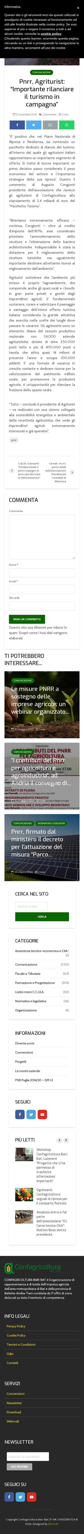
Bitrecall (53, 1524)
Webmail (13, 1421)
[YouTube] (42, 1114)
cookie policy (51, 33)
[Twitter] (31, 1114)
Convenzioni (24, 1052)
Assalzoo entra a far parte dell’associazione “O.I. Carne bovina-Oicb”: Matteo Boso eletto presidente (52, 1223)
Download (14, 1412)
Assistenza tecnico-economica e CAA (41, 951)
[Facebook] (20, 1114)
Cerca (42, 916)
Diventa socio (24, 1043)
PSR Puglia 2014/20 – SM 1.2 (34, 1080)
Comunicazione (41, 72)
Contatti (12, 1363)
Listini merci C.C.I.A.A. (29, 992)
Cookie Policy (16, 1335)
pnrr (14, 440)
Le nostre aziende (27, 1071)
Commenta (49, 114)
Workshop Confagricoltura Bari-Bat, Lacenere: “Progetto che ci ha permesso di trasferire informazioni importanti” (52, 1165)
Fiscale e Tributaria (27, 974)
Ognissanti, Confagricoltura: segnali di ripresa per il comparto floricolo (52, 1197)
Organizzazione (26, 1010)
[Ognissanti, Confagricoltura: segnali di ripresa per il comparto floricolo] (24, 1194)
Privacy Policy (16, 1326)
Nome (13, 564)
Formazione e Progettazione (35, 983)
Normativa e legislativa (51, 823)
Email (13, 581)
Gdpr (10, 1354)
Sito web (14, 598)
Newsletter (14, 1403)
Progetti (20, 1062)
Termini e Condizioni (21, 1345)
